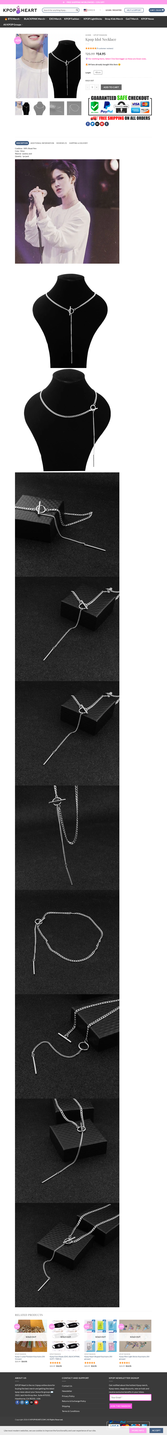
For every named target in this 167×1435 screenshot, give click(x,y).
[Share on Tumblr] (107, 124)
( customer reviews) (104, 48)
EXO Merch (55, 18)
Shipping (66, 1406)
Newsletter (67, 1391)
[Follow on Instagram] (22, 1402)
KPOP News (147, 18)
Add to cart (111, 87)
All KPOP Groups (12, 24)
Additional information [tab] (42, 143)
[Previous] (19, 66)
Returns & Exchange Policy (74, 1401)
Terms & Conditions (71, 1411)
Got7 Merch (132, 18)
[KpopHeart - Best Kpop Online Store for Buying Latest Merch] (20, 10)
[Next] (77, 66)
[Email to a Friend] (97, 124)
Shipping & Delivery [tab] (78, 143)
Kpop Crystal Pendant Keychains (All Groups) (30, 1357)
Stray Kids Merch (114, 18)
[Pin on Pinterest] (102, 124)
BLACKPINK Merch (34, 18)
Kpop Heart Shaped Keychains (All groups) (98, 1357)
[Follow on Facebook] (17, 1402)
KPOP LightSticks (93, 18)
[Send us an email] (31, 1402)
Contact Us (67, 1386)
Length (88, 73)
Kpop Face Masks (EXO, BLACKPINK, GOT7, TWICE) (65, 1357)
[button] (114, 10)
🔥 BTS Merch (12, 18)
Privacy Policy (68, 1396)
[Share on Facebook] (88, 124)
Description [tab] (22, 143)
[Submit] (77, 10)
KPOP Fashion (71, 18)
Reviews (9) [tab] (61, 143)
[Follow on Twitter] (27, 1402)
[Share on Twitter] (92, 124)
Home (88, 35)
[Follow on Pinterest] (36, 1402)
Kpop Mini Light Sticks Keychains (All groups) (134, 1357)
